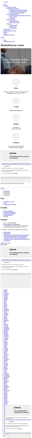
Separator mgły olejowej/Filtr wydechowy (20, 15)
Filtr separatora (25, 235)
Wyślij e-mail (4, 244)
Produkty (6, 6)
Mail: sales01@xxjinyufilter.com (12, 224)
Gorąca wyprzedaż (11, 7)
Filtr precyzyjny (14, 25)
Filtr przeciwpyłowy (15, 22)
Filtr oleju (12, 18)
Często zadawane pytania (10, 30)
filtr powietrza (13, 17)
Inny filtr (9, 23)
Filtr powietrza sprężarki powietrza (18, 11)
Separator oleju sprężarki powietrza (18, 10)
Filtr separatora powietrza (10, 236)
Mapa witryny (7, 232)
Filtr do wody (13, 26)
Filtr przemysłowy (11, 19)
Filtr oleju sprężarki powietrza (17, 12)
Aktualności (7, 29)
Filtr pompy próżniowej (12, 14)
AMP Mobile (7, 233)
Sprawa (5, 32)
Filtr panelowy (13, 28)
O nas (5, 33)
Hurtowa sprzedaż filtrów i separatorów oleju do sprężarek (15, 238)
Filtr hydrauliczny (14, 21)
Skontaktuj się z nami (9, 34)
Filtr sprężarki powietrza (13, 8)
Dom (5, 4)
